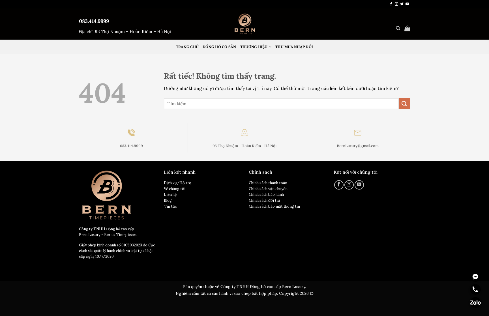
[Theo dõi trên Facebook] (391, 4)
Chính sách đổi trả (264, 200)
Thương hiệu (254, 46)
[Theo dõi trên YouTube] (407, 4)
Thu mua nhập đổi (294, 46)
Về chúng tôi (174, 188)
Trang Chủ (187, 46)
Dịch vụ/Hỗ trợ (177, 182)
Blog (168, 200)
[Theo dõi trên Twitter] (402, 4)
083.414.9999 (94, 21)
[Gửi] (404, 103)
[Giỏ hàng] (407, 28)
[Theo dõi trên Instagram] (396, 4)
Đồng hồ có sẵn (219, 46)
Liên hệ (170, 194)
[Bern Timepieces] (244, 24)
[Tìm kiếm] (398, 28)
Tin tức (170, 206)
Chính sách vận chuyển (268, 188)
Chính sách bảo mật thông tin (274, 206)
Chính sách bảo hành (266, 194)
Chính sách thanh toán (268, 182)
